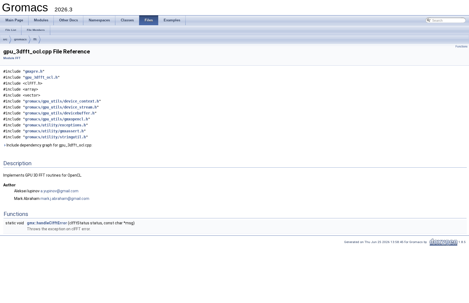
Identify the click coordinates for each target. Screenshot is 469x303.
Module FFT (12, 58)
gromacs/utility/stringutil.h (55, 137)
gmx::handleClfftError (47, 223)
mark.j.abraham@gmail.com (64, 198)
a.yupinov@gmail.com (59, 191)
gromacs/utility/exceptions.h (55, 125)
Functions (461, 46)
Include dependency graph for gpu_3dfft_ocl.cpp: (49, 145)
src (5, 39)
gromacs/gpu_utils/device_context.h (62, 101)
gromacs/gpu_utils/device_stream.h (61, 107)
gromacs (20, 39)
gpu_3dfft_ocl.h (41, 77)
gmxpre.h (33, 71)
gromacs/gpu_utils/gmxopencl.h (56, 119)
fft (35, 39)
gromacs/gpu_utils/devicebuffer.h (59, 113)
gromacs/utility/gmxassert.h (54, 131)
